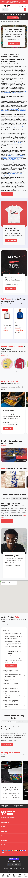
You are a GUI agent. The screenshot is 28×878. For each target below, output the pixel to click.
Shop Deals (10, 288)
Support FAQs (11, 543)
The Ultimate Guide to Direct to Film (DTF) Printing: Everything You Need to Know (11, 789)
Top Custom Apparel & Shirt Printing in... (14, 21)
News (20, 868)
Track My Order (12, 868)
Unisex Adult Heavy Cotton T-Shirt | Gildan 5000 (7, 324)
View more (3, 355)
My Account (6, 868)
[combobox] (17, 9)
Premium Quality (17, 498)
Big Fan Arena (23, 739)
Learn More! (7, 428)
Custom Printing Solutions (9, 721)
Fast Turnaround (6, 498)
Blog (23, 868)
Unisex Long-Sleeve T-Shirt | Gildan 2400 (18, 324)
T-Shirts (7, 371)
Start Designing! (14, 43)
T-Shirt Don (11, 871)
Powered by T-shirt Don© (17, 871)
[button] (2, 6)
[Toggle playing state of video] (14, 455)
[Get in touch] (22, 6)
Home (3, 21)
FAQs (17, 868)
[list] (14, 412)
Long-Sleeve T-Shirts (19, 371)
